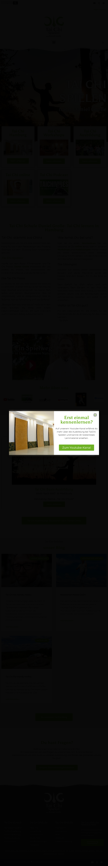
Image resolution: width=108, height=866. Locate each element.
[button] (95, 415)
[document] (54, 433)
